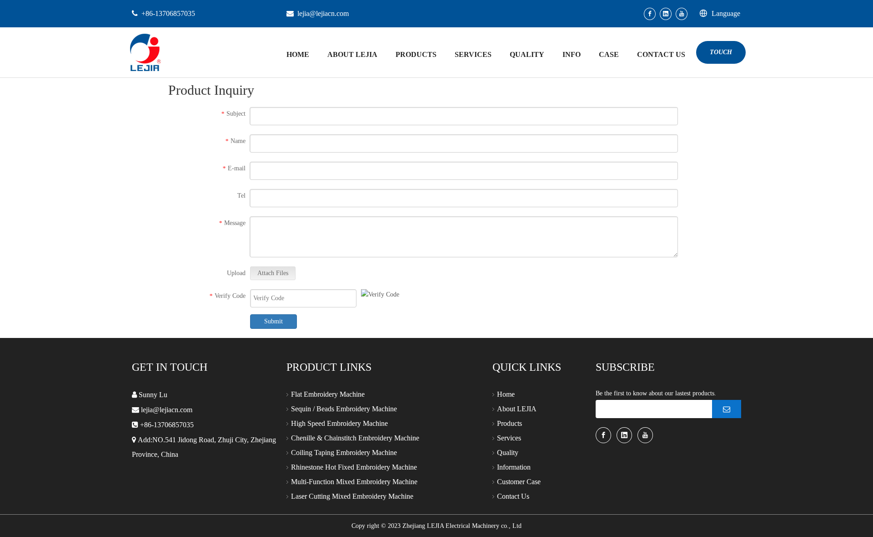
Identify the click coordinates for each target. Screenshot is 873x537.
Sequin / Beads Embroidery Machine (344, 409)
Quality (507, 452)
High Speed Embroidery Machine (339, 423)
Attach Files (272, 273)
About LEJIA (517, 409)
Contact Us (513, 496)
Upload (236, 273)
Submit (273, 321)
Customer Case (519, 482)
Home (506, 394)
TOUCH (721, 52)
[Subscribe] (726, 409)
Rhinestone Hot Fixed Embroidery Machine (354, 467)
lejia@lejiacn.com (323, 13)
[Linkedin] (666, 14)
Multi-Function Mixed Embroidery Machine (354, 482)
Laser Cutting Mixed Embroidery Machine (352, 496)
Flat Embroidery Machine (328, 394)
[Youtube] (681, 14)
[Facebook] (650, 14)
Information (514, 467)
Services (509, 438)
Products (509, 423)
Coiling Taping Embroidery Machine (344, 452)
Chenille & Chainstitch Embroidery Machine (355, 438)
